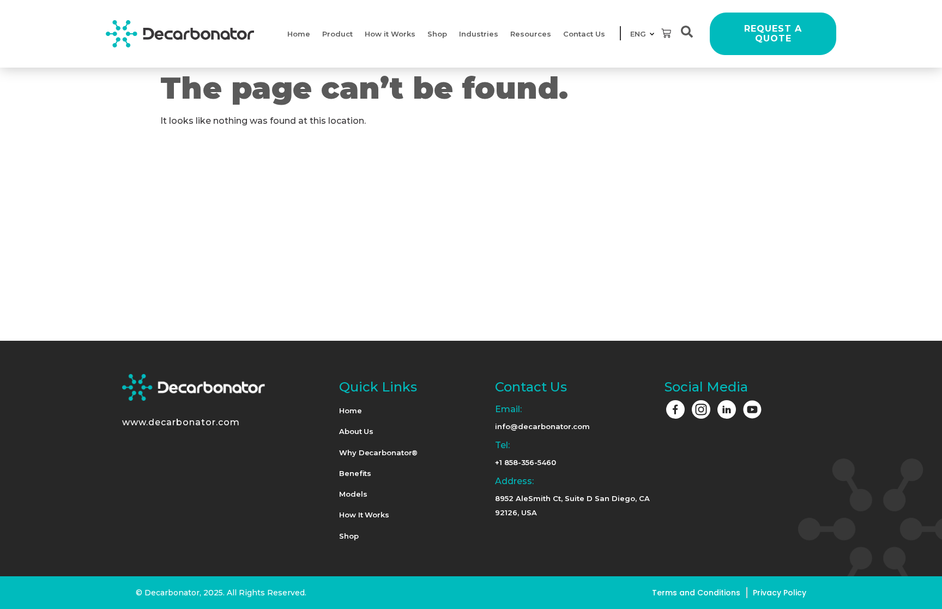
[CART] (666, 33)
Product (337, 33)
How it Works (390, 33)
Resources (530, 33)
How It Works (364, 514)
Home (298, 33)
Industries (478, 33)
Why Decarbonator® (378, 452)
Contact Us (584, 33)
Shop (437, 33)
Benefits (355, 473)
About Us (356, 431)
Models (353, 494)
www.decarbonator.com (181, 422)
